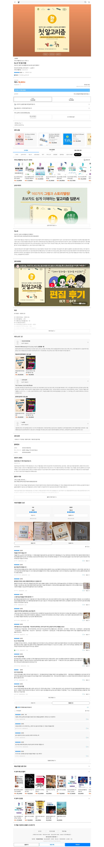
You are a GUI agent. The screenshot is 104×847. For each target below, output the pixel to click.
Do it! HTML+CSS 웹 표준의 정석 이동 (61, 171)
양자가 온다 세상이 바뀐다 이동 (40, 811)
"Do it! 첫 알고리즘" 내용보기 (52, 644)
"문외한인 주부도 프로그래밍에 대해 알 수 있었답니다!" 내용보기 (52, 585)
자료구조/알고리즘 (35, 439)
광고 (71, 839)
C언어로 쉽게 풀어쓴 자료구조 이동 (83, 785)
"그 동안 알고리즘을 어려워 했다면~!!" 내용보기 (52, 600)
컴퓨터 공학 (27, 439)
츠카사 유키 (25, 68)
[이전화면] (15, 2)
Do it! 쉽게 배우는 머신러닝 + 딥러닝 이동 (72, 784)
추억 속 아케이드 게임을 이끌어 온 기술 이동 (30, 365)
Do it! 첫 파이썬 (25, 139)
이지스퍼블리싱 (17, 70)
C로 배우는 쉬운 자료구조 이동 (51, 784)
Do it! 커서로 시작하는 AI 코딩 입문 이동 (72, 171)
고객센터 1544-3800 (37, 834)
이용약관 (33, 839)
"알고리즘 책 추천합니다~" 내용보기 (52, 570)
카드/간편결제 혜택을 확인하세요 (81, 94)
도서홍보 (68, 839)
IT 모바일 (22, 439)
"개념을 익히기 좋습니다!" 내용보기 (52, 556)
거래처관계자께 (62, 839)
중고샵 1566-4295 (55, 834)
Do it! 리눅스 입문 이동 (40, 171)
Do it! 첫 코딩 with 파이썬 (73, 139)
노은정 (31, 68)
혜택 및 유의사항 (33, 518)
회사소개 (56, 839)
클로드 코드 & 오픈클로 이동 (61, 784)
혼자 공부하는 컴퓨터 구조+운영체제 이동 (19, 784)
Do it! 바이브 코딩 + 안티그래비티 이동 (19, 171)
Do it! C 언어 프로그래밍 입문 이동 (51, 171)
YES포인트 (16, 84)
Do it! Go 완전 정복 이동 (83, 171)
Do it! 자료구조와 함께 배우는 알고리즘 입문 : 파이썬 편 (49, 139)
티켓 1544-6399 (46, 834)
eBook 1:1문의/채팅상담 (65, 834)
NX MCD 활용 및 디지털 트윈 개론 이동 (51, 811)
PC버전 (52, 839)
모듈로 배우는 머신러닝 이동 (61, 811)
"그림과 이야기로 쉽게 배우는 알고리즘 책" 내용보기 (52, 614)
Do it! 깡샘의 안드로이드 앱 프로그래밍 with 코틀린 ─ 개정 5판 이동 (29, 171)
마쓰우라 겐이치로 (18, 68)
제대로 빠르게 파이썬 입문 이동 (20, 366)
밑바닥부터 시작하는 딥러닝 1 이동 (40, 785)
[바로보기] (23, 531)
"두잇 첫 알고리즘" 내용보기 (52, 675)
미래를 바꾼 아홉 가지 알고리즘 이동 (29, 784)
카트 (89, 2)
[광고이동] (85, 2)
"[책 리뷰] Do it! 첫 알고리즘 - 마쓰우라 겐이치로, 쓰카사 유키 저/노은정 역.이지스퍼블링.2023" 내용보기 (52, 629)
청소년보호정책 (47, 839)
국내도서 (17, 439)
